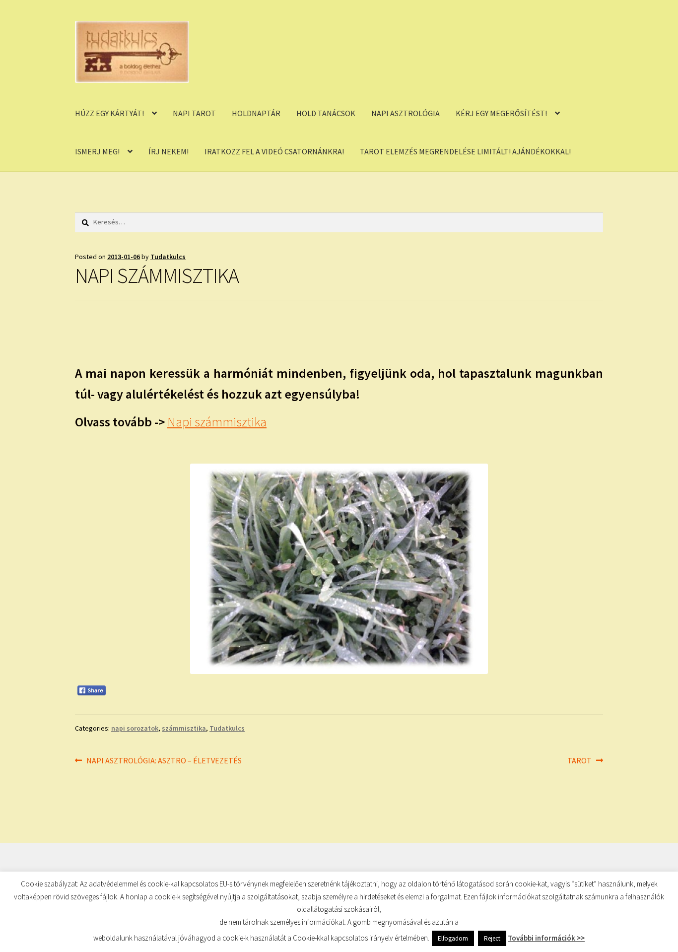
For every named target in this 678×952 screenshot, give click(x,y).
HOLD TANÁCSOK (325, 113)
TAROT (579, 761)
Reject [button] (492, 938)
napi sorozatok (134, 728)
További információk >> (546, 938)
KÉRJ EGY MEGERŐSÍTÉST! (501, 113)
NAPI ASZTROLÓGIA (405, 113)
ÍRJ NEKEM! (168, 151)
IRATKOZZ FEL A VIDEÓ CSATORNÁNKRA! (274, 151)
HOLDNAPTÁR (256, 113)
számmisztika (184, 728)
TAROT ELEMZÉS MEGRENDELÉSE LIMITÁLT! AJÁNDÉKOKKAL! (465, 151)
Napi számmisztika (217, 422)
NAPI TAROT (194, 113)
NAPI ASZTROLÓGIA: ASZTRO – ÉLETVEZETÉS (164, 761)
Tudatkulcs (168, 256)
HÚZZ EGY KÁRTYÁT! (109, 113)
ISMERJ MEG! (97, 151)
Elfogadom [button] (453, 938)
